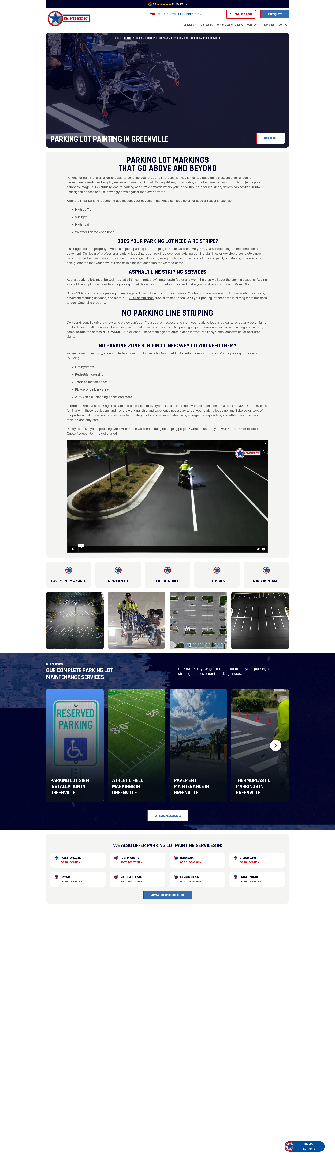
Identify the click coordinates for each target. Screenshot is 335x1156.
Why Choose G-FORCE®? (230, 25)
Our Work (206, 25)
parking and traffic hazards (142, 187)
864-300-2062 (231, 429)
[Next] (275, 745)
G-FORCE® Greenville (157, 38)
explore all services (168, 816)
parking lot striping (101, 200)
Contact (284, 25)
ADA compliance (141, 298)
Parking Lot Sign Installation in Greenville (69, 786)
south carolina (133, 38)
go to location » (71, 862)
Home (118, 38)
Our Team (252, 25)
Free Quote (275, 14)
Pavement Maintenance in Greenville (191, 786)
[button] (304, 1146)
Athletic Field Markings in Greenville (127, 786)
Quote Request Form (81, 433)
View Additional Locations (168, 895)
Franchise (268, 25)
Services (189, 25)
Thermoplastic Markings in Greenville (253, 786)
